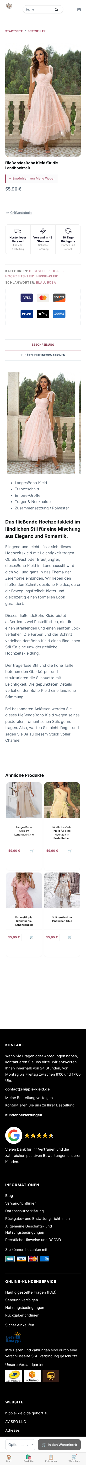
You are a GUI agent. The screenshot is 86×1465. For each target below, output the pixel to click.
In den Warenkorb (62, 1445)
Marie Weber (45, 178)
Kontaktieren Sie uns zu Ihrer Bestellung (40, 1105)
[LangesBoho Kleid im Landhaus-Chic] (24, 800)
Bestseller (39, 271)
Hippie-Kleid (47, 276)
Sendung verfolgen (21, 1300)
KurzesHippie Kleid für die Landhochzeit (24, 921)
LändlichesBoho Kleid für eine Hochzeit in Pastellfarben (62, 832)
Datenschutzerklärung (24, 1211)
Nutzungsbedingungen (24, 1307)
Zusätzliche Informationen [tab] (43, 355)
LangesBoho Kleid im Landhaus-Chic (24, 830)
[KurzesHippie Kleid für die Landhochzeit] (24, 890)
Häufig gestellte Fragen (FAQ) (31, 1292)
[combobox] (37, 9)
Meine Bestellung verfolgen (29, 1097)
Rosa (51, 282)
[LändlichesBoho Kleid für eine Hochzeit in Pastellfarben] (62, 800)
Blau (40, 282)
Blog (9, 1195)
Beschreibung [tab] (43, 344)
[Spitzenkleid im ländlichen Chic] (62, 890)
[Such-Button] (56, 9)
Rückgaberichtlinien (22, 1315)
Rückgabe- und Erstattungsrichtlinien (37, 1218)
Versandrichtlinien (21, 1203)
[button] (19, 213)
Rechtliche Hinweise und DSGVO (33, 1240)
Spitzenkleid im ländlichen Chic (62, 919)
